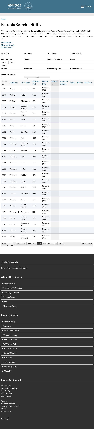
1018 (44, 243)
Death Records (6, 48)
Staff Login (5, 418)
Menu (88, 6)
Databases (7, 326)
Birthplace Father (76, 69)
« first (4, 243)
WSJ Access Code (10, 344)
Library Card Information (12, 288)
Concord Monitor (9, 353)
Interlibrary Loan (9, 367)
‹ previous (10, 244)
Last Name (28, 53)
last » (90, 243)
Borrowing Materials (11, 293)
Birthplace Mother (8, 75)
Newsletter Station (10, 306)
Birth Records (6, 43)
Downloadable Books (11, 331)
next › (84, 243)
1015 (29, 243)
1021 (60, 243)
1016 (34, 243)
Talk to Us (7, 371)
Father (72, 60)
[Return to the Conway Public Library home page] (19, 9)
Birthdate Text (75, 53)
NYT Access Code (10, 340)
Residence (28, 69)
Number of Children (54, 60)
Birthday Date (45, 82)
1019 (49, 243)
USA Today (7, 358)
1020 (55, 243)
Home (3, 19)
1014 (24, 243)
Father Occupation (54, 69)
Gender (27, 60)
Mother (4, 69)
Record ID (5, 53)
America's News (9, 362)
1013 (18, 243)
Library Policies (9, 284)
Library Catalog (9, 322)
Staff (5, 302)
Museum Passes (9, 297)
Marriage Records (8, 45)
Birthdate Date (6, 60)
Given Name (51, 53)
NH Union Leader (10, 349)
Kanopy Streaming (10, 335)
